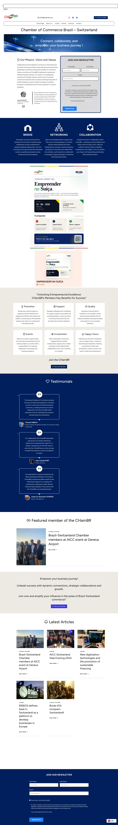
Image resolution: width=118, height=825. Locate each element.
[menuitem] (60, 7)
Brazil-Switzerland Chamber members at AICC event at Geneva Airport (73, 539)
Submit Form (69, 108)
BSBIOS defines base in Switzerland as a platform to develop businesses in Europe (28, 716)
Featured (56, 531)
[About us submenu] (52, 23)
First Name (71, 67)
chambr (50, 531)
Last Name (89, 67)
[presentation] (31, 546)
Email (80, 75)
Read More (52, 549)
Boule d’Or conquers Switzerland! (57, 709)
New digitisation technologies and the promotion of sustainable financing (90, 661)
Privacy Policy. (88, 101)
